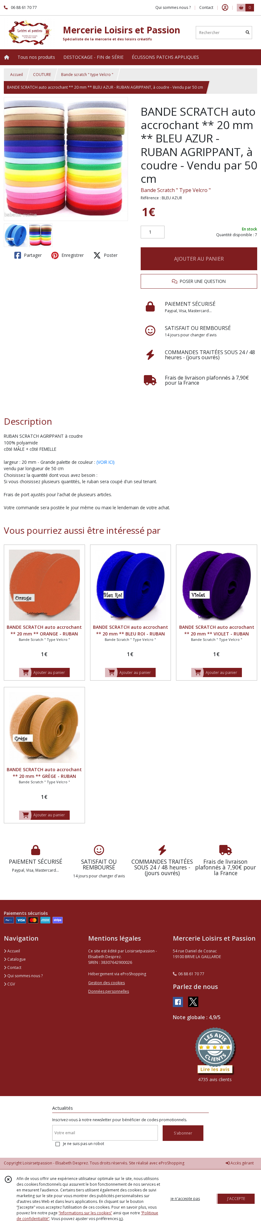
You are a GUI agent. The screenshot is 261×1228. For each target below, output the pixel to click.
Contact (206, 7)
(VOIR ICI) (105, 462)
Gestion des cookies (106, 982)
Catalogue (16, 959)
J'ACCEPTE (236, 1198)
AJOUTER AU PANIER (199, 258)
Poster (109, 255)
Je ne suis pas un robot (83, 1143)
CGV (10, 984)
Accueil (16, 74)
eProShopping (171, 1163)
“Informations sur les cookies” (85, 1213)
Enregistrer (72, 255)
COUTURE (42, 74)
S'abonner (183, 1133)
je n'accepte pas (185, 1198)
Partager (32, 255)
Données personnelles (108, 991)
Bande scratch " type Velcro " (87, 74)
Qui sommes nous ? (24, 975)
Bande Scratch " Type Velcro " (176, 190)
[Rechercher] (247, 32)
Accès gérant (241, 1163)
